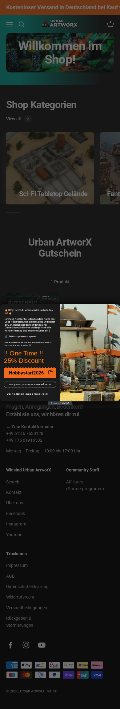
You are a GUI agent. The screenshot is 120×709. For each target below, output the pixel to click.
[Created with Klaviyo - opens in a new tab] (60, 403)
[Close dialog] (116, 307)
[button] (30, 372)
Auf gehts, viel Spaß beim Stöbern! (30, 384)
